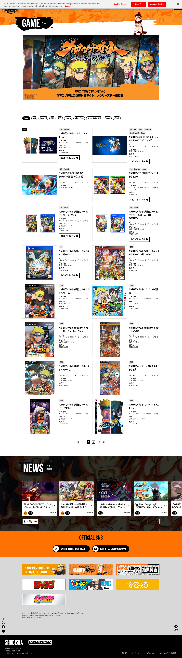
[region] (91, 4)
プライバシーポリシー (137, 653)
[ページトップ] (176, 627)
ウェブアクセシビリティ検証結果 (167, 653)
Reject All (138, 4)
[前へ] (81, 441)
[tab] (26, 118)
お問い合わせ (150, 653)
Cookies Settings (120, 4)
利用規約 (124, 653)
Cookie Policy (70, 6)
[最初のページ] (77, 441)
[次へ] (100, 441)
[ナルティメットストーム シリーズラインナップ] (91, 67)
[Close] (178, 4)
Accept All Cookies (157, 4)
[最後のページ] (104, 441)
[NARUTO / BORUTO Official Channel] (110, 552)
